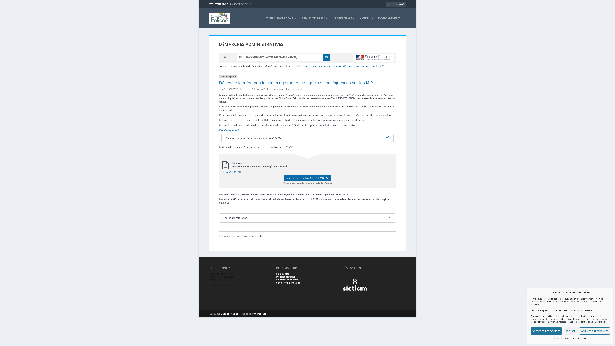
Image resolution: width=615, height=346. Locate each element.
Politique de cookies (561, 338)
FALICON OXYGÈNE (240, 4)
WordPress (260, 313)
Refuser (570, 331)
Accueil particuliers (230, 66)
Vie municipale (342, 18)
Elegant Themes (229, 313)
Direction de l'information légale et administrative (242, 236)
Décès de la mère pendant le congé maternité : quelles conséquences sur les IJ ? (341, 66)
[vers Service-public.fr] (373, 58)
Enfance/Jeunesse (313, 18)
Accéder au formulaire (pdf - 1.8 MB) (306, 178)
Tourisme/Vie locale (279, 18)
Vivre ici (365, 18)
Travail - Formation (253, 66)
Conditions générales (288, 282)
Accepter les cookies (546, 331)
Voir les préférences (594, 331)
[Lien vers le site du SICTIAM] (355, 295)
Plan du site (282, 273)
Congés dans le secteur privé (280, 66)
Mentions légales (579, 338)
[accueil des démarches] (225, 57)
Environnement (389, 18)
